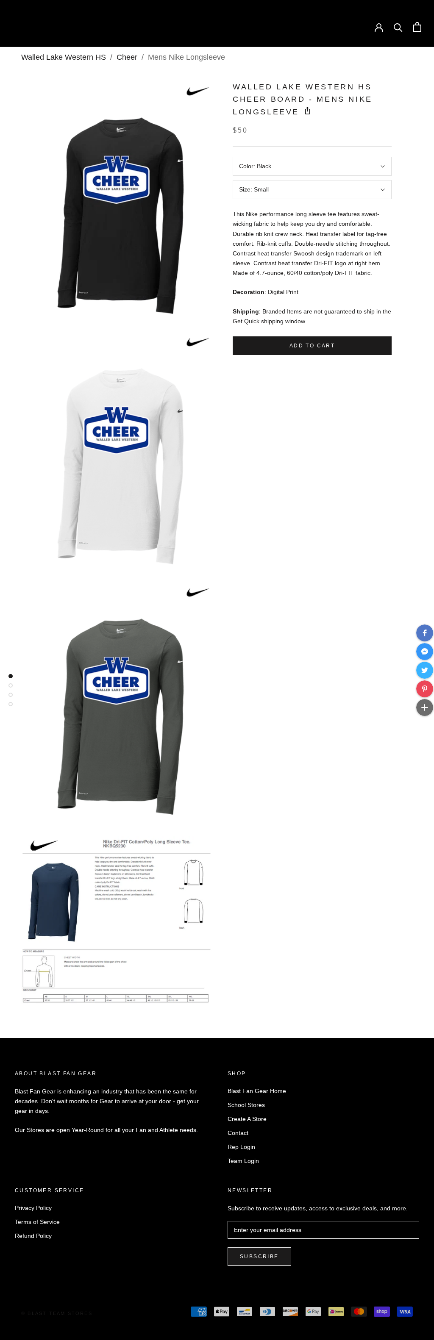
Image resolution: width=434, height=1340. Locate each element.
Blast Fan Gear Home (257, 1091)
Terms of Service (37, 1221)
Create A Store (247, 1118)
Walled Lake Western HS (63, 57)
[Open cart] (417, 27)
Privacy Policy (33, 1207)
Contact (238, 1132)
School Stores (246, 1104)
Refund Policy (33, 1235)
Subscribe (259, 1257)
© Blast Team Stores (56, 1313)
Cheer (127, 57)
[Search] (398, 26)
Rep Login (241, 1146)
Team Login (243, 1160)
